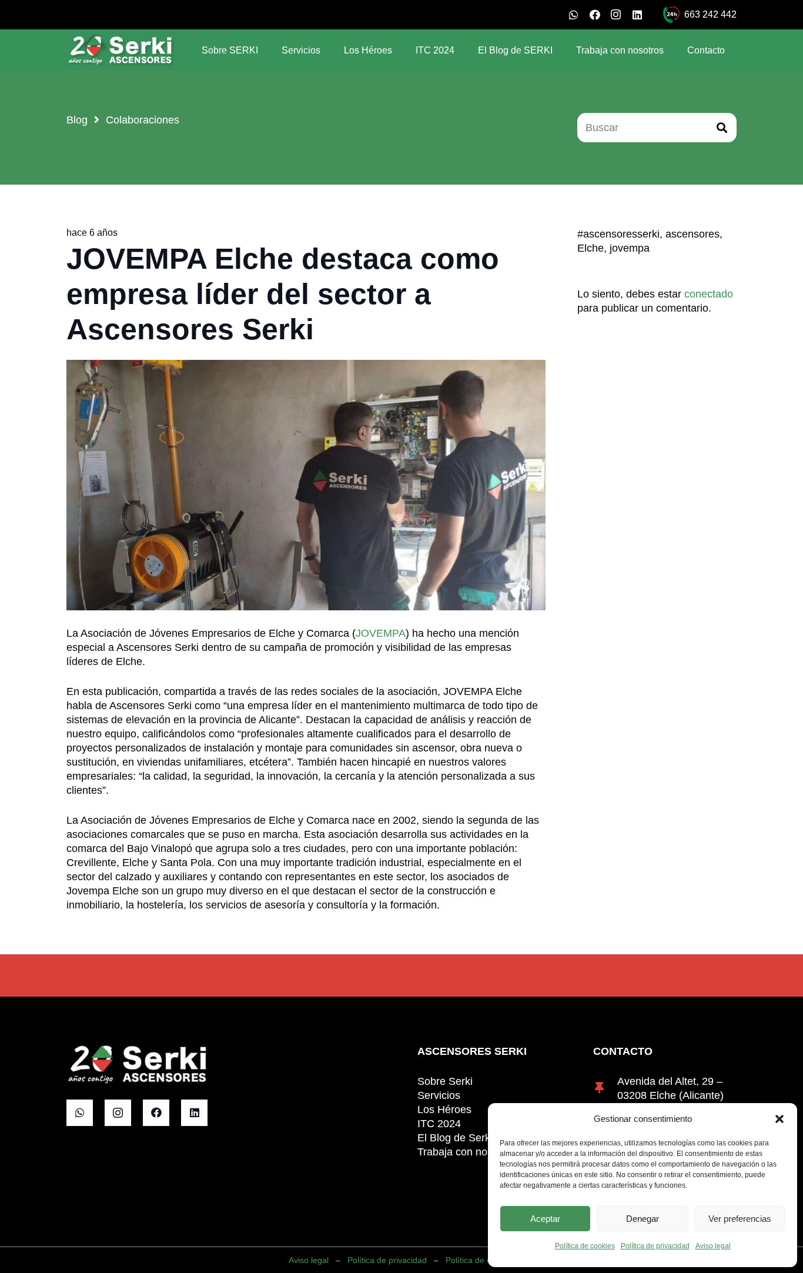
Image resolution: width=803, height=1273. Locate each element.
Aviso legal (713, 1246)
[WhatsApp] (573, 14)
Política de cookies (585, 1246)
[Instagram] (616, 14)
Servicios (438, 1095)
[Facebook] (594, 14)
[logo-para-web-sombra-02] (121, 50)
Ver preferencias (739, 1219)
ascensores (692, 234)
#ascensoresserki (618, 234)
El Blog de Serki (455, 1138)
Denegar (642, 1219)
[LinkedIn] (637, 14)
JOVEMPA (381, 633)
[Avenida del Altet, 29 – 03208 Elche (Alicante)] (605, 1088)
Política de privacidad (655, 1246)
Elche (590, 248)
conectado (708, 294)
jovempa (630, 248)
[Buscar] (722, 127)
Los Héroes (444, 1109)
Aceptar (545, 1219)
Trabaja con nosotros (466, 1152)
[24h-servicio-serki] (671, 15)
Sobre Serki (445, 1081)
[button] (779, 1119)
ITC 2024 (439, 1124)
